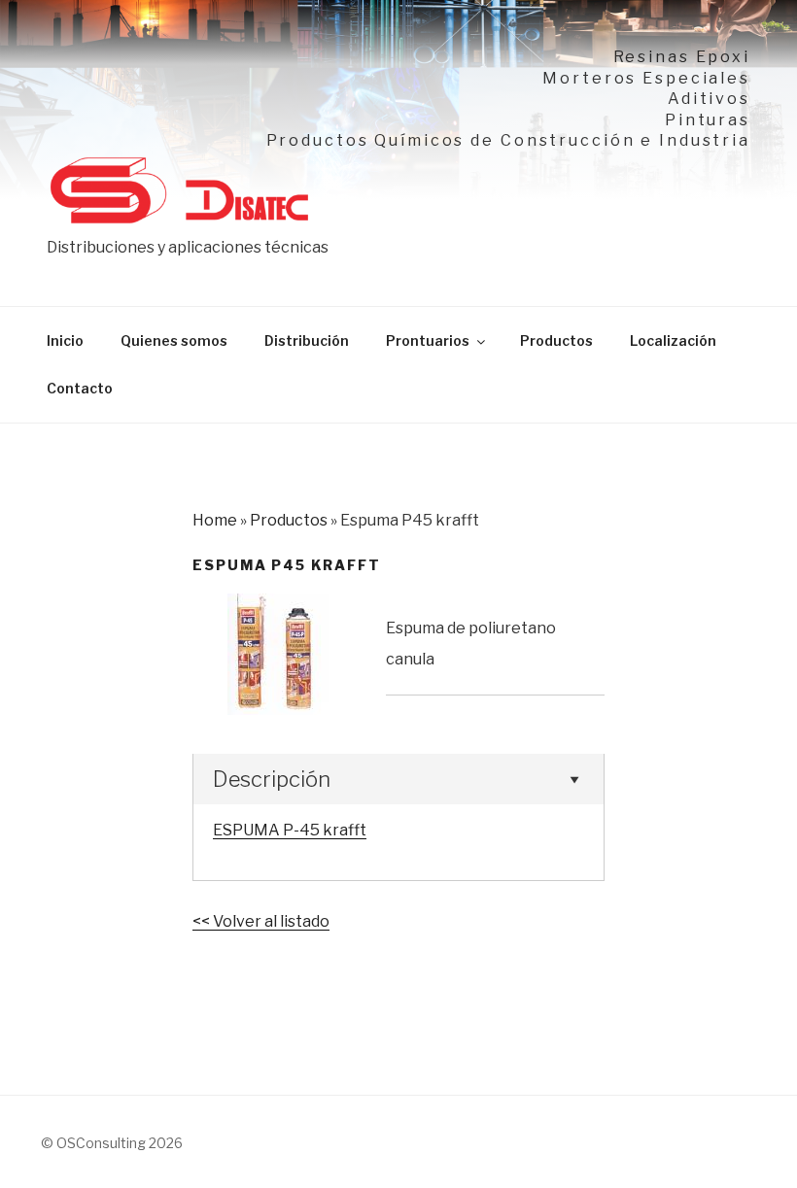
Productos (556, 340)
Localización (673, 340)
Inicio (65, 340)
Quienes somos (174, 340)
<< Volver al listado (260, 921)
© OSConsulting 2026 (112, 1143)
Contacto (80, 388)
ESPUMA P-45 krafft (289, 830)
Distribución (306, 340)
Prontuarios (427, 340)
